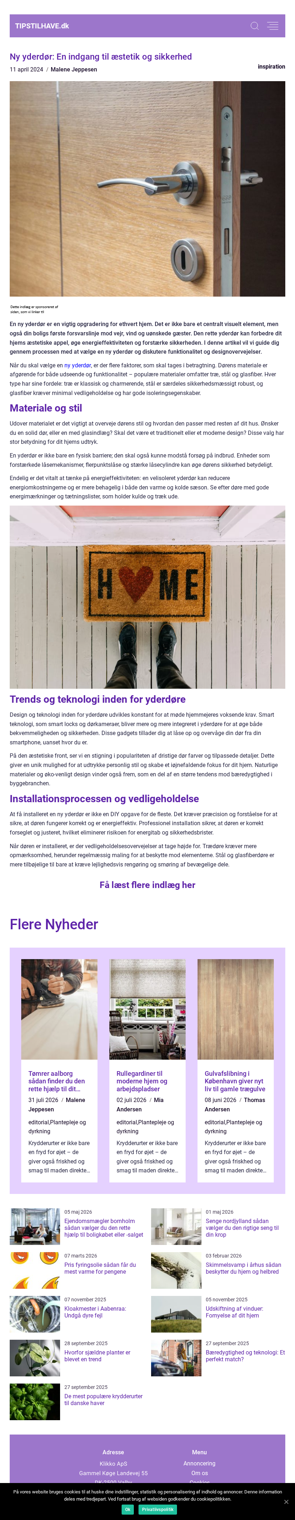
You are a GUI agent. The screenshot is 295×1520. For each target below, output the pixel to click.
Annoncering (199, 1463)
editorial (38, 1122)
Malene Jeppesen (74, 69)
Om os (199, 1473)
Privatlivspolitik (157, 1509)
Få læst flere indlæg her (147, 885)
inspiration (271, 66)
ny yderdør (77, 365)
